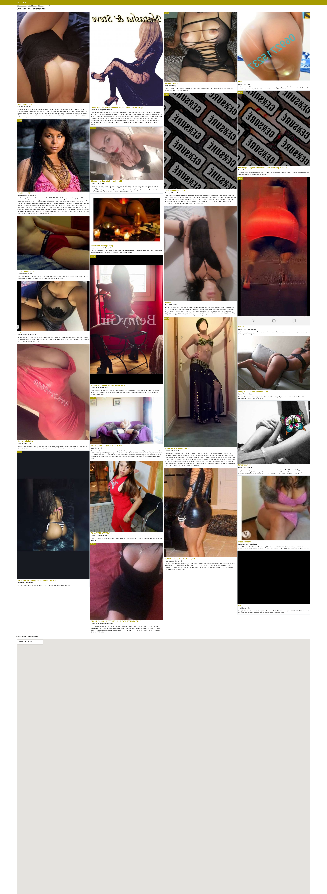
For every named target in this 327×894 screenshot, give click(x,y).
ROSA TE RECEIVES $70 (101, 533)
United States (32, 6)
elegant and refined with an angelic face (108, 385)
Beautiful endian (24, 193)
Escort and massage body (102, 246)
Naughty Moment (24, 104)
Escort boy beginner (26, 271)
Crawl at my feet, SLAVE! (175, 191)
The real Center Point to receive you (106, 446)
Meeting (168, 302)
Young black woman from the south (253, 392)
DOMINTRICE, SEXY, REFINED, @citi (180, 559)
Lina (19, 332)
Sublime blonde (171, 83)
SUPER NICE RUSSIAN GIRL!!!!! (177, 448)
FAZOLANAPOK (21, 2)
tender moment (244, 465)
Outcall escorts (21, 6)
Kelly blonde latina (25, 441)
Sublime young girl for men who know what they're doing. (262, 168)
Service (241, 606)
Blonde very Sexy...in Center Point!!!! (106, 181)
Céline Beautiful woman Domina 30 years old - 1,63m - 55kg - (117, 107)
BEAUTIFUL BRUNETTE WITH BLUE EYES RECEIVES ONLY (116, 621)
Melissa (241, 82)
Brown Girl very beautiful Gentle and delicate (36, 580)
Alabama (40, 6)
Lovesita (241, 327)
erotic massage (244, 542)
